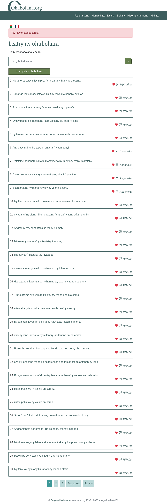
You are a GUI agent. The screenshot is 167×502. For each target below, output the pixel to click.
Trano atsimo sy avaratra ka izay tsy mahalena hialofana (46, 295)
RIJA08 (127, 98)
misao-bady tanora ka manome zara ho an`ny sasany (44, 308)
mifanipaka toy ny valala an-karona (34, 388)
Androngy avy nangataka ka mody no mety (38, 228)
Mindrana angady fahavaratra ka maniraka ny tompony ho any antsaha (54, 442)
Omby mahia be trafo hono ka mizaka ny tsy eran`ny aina (45, 120)
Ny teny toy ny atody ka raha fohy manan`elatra (41, 469)
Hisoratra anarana (137, 15)
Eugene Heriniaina (60, 500)
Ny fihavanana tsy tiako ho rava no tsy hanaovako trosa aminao (50, 201)
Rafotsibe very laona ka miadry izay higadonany (42, 455)
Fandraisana (82, 15)
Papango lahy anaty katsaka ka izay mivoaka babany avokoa (48, 94)
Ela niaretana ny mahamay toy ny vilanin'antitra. (40, 187)
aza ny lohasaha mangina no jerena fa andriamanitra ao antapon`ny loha (56, 362)
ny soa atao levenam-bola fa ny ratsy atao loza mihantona (47, 321)
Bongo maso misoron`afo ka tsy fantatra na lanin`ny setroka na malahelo (56, 375)
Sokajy (121, 15)
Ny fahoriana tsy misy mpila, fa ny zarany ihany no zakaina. (47, 80)
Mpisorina (126, 84)
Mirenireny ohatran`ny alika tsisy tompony (38, 241)
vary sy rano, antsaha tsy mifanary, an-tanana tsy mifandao (48, 335)
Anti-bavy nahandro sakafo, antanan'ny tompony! (41, 147)
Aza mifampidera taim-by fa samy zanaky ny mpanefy (43, 107)
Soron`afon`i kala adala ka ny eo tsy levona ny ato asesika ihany (51, 415)
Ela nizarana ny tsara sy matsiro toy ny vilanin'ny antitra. (45, 174)
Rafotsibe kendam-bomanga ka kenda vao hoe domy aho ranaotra (52, 348)
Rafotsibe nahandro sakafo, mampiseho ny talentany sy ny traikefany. (52, 161)
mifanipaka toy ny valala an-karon (33, 402)
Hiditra (155, 15)
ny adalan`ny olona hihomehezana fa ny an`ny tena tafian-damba (51, 214)
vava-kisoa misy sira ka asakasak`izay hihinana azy (44, 268)
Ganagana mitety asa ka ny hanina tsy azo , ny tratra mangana (50, 281)
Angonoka (126, 151)
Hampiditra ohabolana (29, 71)
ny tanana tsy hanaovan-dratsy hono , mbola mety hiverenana (48, 134)
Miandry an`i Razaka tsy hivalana (33, 254)
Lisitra (110, 15)
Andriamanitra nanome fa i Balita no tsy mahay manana (46, 429)
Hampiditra (98, 15)
